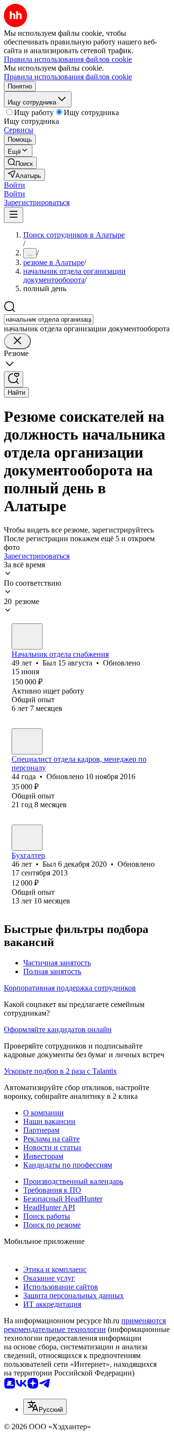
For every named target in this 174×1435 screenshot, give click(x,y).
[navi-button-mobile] (13, 215)
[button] (14, 185)
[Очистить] (17, 341)
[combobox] (48, 319)
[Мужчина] (27, 636)
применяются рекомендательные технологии (85, 1325)
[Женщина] (27, 741)
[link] (20, 163)
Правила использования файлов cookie (68, 77)
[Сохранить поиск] (13, 379)
